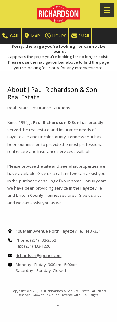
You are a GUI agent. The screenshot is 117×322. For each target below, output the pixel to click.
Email (84, 36)
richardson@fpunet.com (38, 255)
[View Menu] (107, 10)
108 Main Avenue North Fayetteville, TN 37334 (58, 231)
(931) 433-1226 (37, 246)
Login (58, 305)
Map (35, 36)
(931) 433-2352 (43, 240)
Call (14, 36)
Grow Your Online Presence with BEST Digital (65, 295)
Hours (58, 36)
